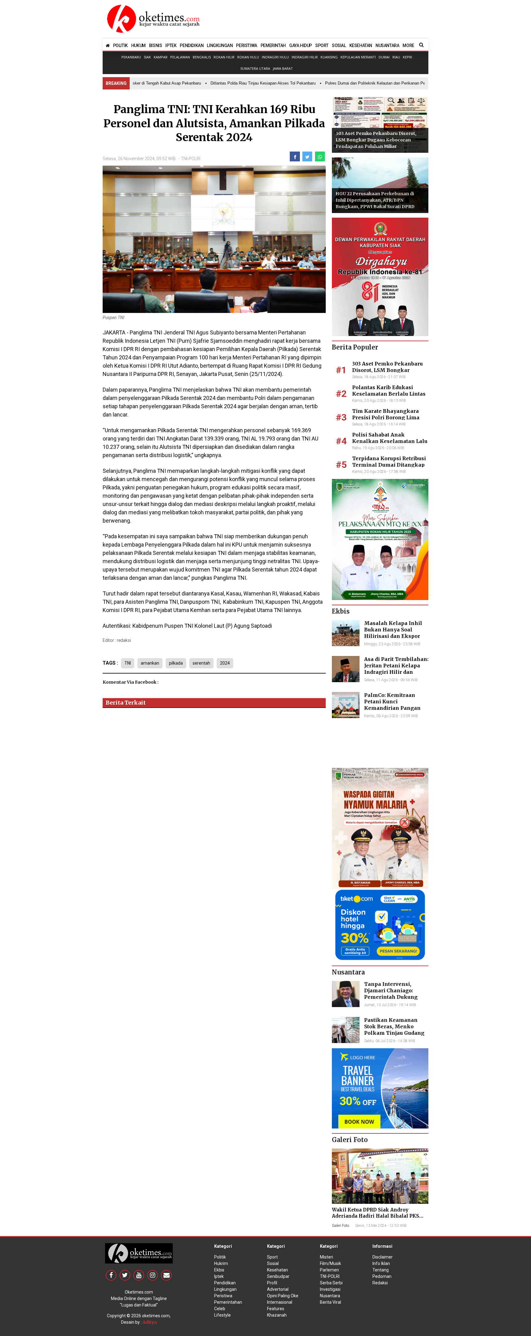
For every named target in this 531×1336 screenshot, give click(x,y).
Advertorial (278, 1289)
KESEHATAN (360, 45)
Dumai (384, 57)
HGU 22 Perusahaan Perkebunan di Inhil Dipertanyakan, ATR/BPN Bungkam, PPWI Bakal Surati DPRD (375, 200)
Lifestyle (222, 1315)
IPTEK (170, 45)
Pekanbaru (131, 57)
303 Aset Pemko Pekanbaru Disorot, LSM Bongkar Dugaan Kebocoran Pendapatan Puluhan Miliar (376, 140)
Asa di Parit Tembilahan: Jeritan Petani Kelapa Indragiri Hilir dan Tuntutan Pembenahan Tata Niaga (396, 672)
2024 (225, 663)
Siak (147, 57)
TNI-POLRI (190, 158)
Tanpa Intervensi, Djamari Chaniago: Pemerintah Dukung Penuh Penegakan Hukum (391, 997)
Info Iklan (381, 1263)
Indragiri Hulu (275, 57)
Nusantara (330, 1295)
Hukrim (221, 1263)
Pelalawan (180, 57)
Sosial (273, 1263)
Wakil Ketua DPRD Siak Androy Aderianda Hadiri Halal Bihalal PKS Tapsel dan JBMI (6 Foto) (375, 1216)
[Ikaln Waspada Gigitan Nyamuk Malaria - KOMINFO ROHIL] (380, 827)
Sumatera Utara (255, 68)
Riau (396, 57)
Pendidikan (225, 1282)
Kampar (160, 57)
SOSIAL (339, 45)
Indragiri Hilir (305, 57)
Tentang (380, 1269)
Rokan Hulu (248, 57)
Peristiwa (223, 1295)
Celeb (219, 1308)
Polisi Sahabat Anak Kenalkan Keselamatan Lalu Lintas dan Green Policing (389, 441)
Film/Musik (330, 1263)
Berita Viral (330, 1302)
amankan (150, 663)
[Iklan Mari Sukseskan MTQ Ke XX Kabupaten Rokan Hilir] (380, 539)
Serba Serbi (331, 1282)
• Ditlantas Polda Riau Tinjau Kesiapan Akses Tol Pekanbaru (244, 83)
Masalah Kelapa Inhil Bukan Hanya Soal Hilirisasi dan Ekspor (393, 629)
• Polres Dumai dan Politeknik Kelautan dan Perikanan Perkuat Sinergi (367, 83)
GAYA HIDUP (300, 45)
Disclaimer (382, 1257)
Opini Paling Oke (282, 1295)
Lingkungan (225, 1289)
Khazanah (277, 1315)
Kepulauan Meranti (358, 57)
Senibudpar (278, 1276)
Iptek (219, 1276)
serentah (201, 663)
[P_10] (380, 924)
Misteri (326, 1257)
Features (275, 1308)
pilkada (176, 663)
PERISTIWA (246, 45)
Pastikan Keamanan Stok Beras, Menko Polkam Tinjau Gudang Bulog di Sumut (394, 1029)
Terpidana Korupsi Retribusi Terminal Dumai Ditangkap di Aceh (389, 464)
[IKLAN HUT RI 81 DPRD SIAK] (380, 276)
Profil (272, 1282)
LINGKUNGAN (220, 45)
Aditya (150, 1322)
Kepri (407, 57)
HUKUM (138, 45)
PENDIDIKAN (191, 45)
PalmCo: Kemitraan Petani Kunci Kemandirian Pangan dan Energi (392, 704)
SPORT (321, 45)
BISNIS (155, 45)
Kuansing (329, 57)
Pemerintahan (228, 1302)
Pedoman (381, 1276)
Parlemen (329, 1269)
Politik (220, 1257)
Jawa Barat (283, 68)
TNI (127, 663)
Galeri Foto (340, 1225)
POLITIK (120, 45)
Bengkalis (202, 57)
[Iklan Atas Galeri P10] (380, 1087)
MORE (408, 45)
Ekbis (219, 1269)
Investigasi (330, 1289)
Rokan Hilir (224, 57)
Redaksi (380, 1282)
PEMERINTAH (273, 45)
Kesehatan (277, 1269)
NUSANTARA (387, 45)
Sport (272, 1257)
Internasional (279, 1302)
